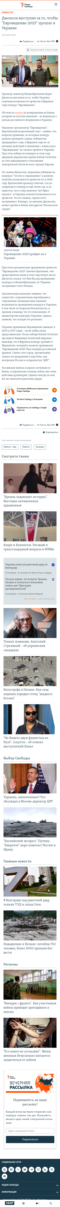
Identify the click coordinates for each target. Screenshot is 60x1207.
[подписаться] (4, 1176)
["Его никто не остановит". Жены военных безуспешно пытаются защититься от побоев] (30, 1033)
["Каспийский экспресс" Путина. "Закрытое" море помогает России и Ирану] (30, 822)
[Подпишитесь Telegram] (31, 1169)
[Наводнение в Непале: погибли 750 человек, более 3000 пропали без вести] (30, 925)
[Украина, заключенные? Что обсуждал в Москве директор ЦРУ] (30, 778)
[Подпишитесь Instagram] (38, 1169)
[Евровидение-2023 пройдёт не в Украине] (30, 232)
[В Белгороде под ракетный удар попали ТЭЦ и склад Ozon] (30, 882)
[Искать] (50, 1203)
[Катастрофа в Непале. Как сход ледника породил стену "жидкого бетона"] (30, 671)
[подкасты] (23, 1203)
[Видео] (37, 1203)
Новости (7, 12)
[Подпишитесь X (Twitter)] (18, 1169)
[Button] (26, 41)
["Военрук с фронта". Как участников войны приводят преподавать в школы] (30, 985)
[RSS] (45, 1169)
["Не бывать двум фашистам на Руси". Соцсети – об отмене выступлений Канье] (30, 719)
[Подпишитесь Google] (4, 1169)
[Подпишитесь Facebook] (11, 1169)
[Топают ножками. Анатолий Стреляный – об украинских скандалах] (30, 623)
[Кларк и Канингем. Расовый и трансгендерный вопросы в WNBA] (30, 526)
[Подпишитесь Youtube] (25, 1169)
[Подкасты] (51, 1169)
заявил (19, 113)
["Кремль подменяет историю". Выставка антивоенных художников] (30, 478)
